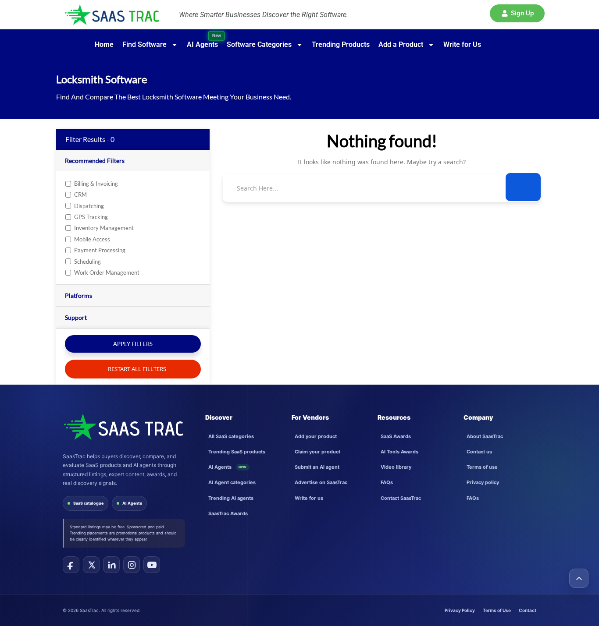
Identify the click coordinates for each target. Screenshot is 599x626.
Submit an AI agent (317, 467)
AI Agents (132, 503)
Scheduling (87, 261)
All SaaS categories (231, 436)
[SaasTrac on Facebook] (71, 564)
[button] (517, 13)
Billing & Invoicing (96, 183)
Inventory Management (104, 227)
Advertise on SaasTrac (321, 482)
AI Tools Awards (399, 452)
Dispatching (89, 205)
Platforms (78, 295)
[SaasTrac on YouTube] (151, 564)
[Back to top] (578, 578)
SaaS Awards (396, 436)
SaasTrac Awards (228, 513)
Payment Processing (99, 250)
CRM (80, 194)
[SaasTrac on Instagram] (131, 564)
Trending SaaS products (236, 452)
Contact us (479, 452)
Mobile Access (92, 239)
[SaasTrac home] (123, 427)
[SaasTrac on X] (91, 564)
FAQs (387, 482)
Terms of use (482, 467)
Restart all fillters (136, 369)
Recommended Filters (95, 160)
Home (104, 44)
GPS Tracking (91, 216)
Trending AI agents (230, 498)
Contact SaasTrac (401, 498)
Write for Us (462, 44)
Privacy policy (483, 482)
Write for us (309, 498)
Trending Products (341, 44)
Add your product (316, 436)
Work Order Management (106, 272)
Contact (527, 610)
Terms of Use (497, 610)
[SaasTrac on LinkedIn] (111, 564)
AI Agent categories (232, 482)
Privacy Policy (460, 610)
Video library (396, 467)
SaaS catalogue (88, 503)
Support (76, 317)
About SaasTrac (485, 436)
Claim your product (317, 452)
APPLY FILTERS (133, 343)
